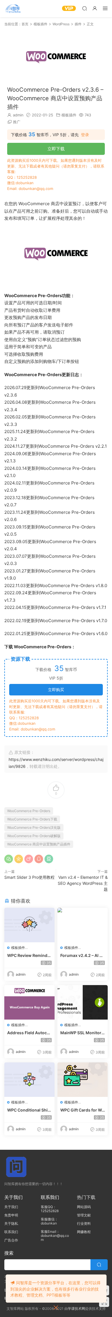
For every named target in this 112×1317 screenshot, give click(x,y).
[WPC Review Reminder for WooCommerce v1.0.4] (29, 925)
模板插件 (68, 115)
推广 (16, 122)
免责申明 (11, 1215)
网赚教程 (84, 1232)
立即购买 (56, 689)
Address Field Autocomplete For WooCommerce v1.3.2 (29, 1033)
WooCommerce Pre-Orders (28, 811)
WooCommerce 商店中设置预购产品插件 (38, 844)
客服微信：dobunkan (49, 1221)
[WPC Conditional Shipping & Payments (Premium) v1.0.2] (29, 1079)
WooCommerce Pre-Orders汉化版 (34, 827)
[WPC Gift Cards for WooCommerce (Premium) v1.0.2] (82, 1079)
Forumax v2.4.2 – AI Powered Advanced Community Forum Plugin (82, 955)
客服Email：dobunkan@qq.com (55, 1235)
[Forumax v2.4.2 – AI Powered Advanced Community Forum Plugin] (82, 925)
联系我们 (11, 1232)
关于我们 (11, 1207)
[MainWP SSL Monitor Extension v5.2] (82, 1002)
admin (18, 115)
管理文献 (84, 1215)
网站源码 (84, 1207)
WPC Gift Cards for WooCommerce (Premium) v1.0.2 (82, 1110)
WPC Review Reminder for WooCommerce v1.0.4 (29, 955)
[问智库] (13, 8)
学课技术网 (76, 1308)
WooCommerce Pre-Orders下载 (32, 819)
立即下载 (56, 148)
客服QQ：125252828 (50, 1209)
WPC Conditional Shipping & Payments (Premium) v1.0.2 (28, 1110)
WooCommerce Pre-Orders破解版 (34, 836)
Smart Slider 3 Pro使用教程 (29, 877)
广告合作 (11, 1240)
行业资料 (84, 1223)
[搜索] (84, 8)
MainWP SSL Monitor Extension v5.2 (82, 1033)
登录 (85, 135)
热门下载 (86, 1197)
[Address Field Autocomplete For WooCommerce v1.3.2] (29, 1002)
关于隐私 (11, 1223)
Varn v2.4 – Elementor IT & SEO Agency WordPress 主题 (83, 883)
